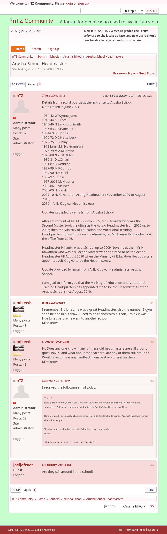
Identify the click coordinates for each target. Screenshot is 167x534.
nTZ (19, 95)
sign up (83, 3)
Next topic (146, 73)
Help (119, 530)
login (69, 3)
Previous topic (124, 73)
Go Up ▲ (153, 530)
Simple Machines (45, 529)
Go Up (15, 490)
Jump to (109, 506)
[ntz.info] (14, 148)
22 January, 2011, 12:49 (56, 380)
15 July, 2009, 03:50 (53, 302)
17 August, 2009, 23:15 (55, 341)
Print (150, 84)
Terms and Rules (135, 530)
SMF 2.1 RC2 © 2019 (20, 529)
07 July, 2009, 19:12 (53, 95)
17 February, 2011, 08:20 (57, 465)
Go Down (18, 84)
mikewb (24, 302)
